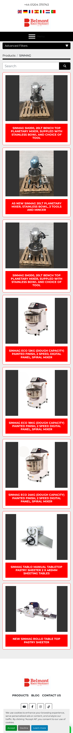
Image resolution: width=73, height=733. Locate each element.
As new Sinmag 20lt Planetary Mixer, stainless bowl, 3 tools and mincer (36, 206)
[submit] (64, 66)
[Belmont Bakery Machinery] (36, 682)
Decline (24, 728)
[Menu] (32, 36)
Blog (35, 695)
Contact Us (51, 695)
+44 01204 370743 (36, 4)
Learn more (39, 728)
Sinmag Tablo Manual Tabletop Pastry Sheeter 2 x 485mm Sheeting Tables (36, 570)
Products (20, 695)
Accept (11, 728)
